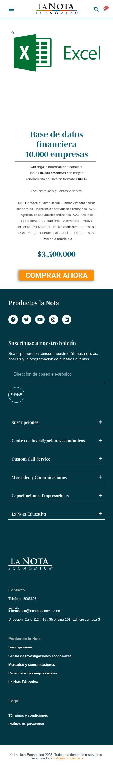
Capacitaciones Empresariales (40, 495)
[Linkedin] (66, 319)
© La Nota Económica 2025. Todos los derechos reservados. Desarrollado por (56, 756)
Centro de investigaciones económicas (48, 440)
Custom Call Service (31, 459)
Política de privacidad (26, 724)
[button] (11, 9)
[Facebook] (13, 319)
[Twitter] (26, 319)
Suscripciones (25, 422)
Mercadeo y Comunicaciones (39, 477)
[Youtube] (40, 319)
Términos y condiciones (28, 715)
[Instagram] (53, 319)
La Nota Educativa (29, 514)
